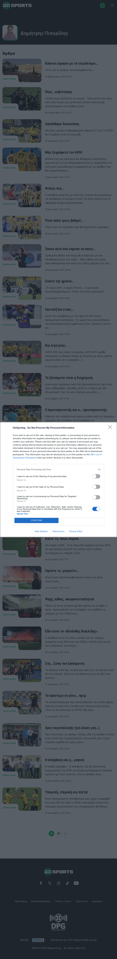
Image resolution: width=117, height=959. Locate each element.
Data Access (58, 531)
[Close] (111, 428)
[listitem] (58, 469)
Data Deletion (41, 531)
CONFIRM (36, 520)
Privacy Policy (75, 531)
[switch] (96, 476)
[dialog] (58, 479)
